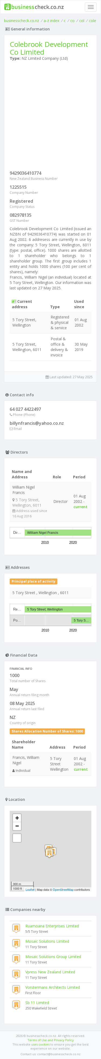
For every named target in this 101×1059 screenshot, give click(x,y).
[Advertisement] (50, 116)
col (81, 20)
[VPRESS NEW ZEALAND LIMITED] (49, 853)
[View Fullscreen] (17, 838)
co (72, 20)
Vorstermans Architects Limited (52, 987)
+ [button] (17, 818)
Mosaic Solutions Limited (47, 941)
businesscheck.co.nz (21, 20)
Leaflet (30, 889)
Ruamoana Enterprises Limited (52, 925)
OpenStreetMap (63, 889)
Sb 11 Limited (37, 1002)
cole (92, 20)
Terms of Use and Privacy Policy (50, 1040)
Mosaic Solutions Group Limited (53, 956)
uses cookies (40, 1044)
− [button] (17, 826)
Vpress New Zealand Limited (50, 971)
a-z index (51, 20)
